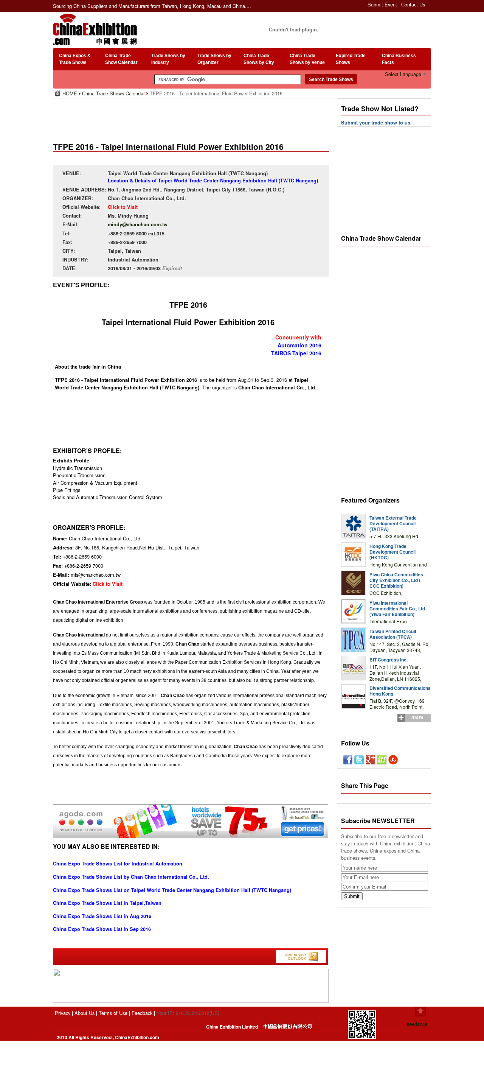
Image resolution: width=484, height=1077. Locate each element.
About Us (84, 1012)
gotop (420, 1011)
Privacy (62, 1012)
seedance (417, 1023)
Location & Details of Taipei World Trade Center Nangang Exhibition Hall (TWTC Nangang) (213, 180)
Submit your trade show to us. (376, 122)
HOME (70, 93)
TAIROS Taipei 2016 (296, 353)
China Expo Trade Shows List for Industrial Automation (117, 863)
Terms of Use (113, 1012)
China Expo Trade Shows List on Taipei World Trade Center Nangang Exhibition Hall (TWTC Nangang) (172, 890)
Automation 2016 (299, 345)
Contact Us (413, 4)
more (417, 717)
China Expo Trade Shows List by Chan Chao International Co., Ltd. (131, 876)
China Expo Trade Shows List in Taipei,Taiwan (107, 903)
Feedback (142, 1012)
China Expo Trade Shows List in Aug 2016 (102, 916)
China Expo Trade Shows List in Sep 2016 (102, 929)
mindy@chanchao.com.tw (138, 224)
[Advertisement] (192, 117)
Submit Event (382, 4)
